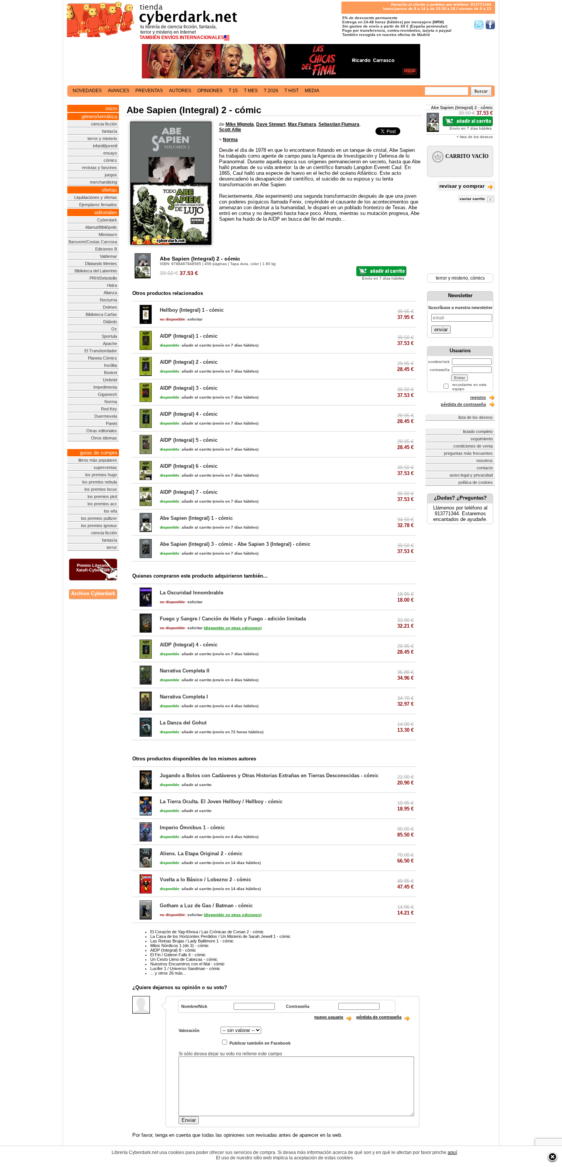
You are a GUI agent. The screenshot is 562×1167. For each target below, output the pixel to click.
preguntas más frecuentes (468, 453)
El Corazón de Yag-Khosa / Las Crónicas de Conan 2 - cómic (207, 931)
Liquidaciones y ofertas (95, 197)
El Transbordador (100, 350)
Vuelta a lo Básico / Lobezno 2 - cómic (205, 879)
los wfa (110, 511)
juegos (111, 175)
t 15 (233, 90)
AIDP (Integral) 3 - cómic (189, 388)
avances (118, 90)
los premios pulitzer (99, 518)
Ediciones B (106, 249)
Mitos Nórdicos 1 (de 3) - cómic (179, 945)
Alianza (110, 292)
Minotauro (108, 234)
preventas (149, 90)
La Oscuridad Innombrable (191, 593)
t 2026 (271, 90)
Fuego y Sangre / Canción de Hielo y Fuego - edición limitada (233, 619)
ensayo (110, 153)
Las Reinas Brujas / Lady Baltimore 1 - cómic (192, 941)
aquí (452, 1152)
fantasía (109, 131)
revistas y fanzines (99, 167)
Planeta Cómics (102, 358)
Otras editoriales (101, 430)
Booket (110, 372)
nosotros (484, 460)
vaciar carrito (473, 199)
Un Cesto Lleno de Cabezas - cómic (184, 959)
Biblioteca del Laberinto (96, 271)
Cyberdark (107, 220)
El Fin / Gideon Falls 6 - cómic (178, 954)
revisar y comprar (462, 186)
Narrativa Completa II (185, 671)
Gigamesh (107, 394)
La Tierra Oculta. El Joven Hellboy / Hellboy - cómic (221, 801)
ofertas (109, 190)
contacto (485, 467)
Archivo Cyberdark (93, 593)
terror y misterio (102, 138)
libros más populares (97, 460)
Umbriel (110, 380)
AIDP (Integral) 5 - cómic (189, 440)
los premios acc (102, 503)
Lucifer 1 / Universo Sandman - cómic (185, 968)
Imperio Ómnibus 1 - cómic (192, 827)
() (233, 628)
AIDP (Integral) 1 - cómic (189, 336)
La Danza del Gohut (183, 723)
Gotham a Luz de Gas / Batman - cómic (206, 905)
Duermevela (105, 416)
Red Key (109, 409)
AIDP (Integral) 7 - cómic (189, 492)
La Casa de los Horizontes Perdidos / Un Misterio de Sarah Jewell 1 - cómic (220, 936)
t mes (251, 90)
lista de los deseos (475, 417)
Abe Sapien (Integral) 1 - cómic (196, 518)
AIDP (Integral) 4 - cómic (189, 414)
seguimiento (482, 438)
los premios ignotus (99, 525)
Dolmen (110, 307)
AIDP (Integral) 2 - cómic (189, 362)
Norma (110, 401)
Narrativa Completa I (184, 697)
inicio (111, 108)
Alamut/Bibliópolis (101, 227)
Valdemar (108, 256)
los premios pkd (102, 496)
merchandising (103, 182)
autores (180, 90)
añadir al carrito (185, 345)
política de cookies (475, 482)
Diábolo (110, 321)
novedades (87, 90)
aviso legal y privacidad (471, 475)
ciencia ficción (104, 124)
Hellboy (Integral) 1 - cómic (192, 310)
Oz (114, 329)
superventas (105, 467)
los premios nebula (99, 482)
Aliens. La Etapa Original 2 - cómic (201, 853)
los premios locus (100, 489)
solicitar (181, 319)
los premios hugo (101, 474)
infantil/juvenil (105, 145)
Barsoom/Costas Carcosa (92, 241)
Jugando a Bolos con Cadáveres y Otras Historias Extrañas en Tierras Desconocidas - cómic (269, 775)
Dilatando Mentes (101, 263)
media (312, 90)
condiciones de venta (473, 446)
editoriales (105, 212)
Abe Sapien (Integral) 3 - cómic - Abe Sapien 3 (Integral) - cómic (235, 544)
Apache (110, 343)
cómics (110, 160)
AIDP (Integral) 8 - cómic (173, 950)
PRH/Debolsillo (103, 278)
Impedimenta (105, 387)
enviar (441, 329)
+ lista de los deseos (474, 137)
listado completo (478, 431)
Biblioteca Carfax (101, 314)
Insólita (110, 365)
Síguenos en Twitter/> (479, 24)
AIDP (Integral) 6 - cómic (189, 466)
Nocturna (108, 300)
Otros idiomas (104, 438)
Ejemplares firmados (98, 204)
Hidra (112, 285)
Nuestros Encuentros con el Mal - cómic (187, 964)
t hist (291, 90)
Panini (111, 423)
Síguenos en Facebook (490, 24)
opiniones (210, 90)
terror (112, 547)
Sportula (109, 336)
